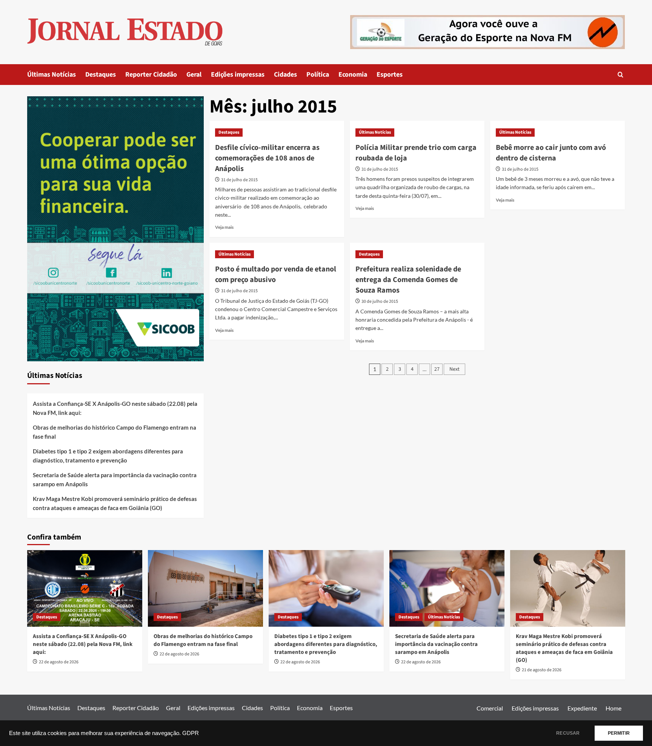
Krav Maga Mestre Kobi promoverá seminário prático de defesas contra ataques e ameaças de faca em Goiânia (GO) (115, 503)
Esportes (390, 74)
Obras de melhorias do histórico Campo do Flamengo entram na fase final (114, 432)
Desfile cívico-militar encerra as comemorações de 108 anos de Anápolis (267, 158)
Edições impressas (237, 74)
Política (317, 74)
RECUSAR (568, 733)
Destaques (100, 74)
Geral (193, 74)
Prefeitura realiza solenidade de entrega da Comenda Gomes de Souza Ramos (408, 280)
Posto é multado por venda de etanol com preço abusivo (275, 274)
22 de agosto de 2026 (58, 662)
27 (437, 369)
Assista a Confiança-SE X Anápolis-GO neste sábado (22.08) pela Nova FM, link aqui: (115, 408)
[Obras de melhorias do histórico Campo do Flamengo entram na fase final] (205, 588)
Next (454, 369)
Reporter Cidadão (151, 74)
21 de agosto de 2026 (541, 670)
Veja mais (224, 227)
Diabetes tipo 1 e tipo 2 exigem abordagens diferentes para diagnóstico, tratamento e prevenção (108, 456)
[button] (620, 74)
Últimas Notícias (51, 74)
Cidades (285, 74)
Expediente (582, 708)
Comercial (490, 708)
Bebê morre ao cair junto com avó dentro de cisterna (551, 152)
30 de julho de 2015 (379, 301)
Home (613, 708)
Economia (352, 74)
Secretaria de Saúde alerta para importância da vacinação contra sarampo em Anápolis (115, 479)
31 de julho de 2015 (239, 180)
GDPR (190, 733)
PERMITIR (619, 733)
